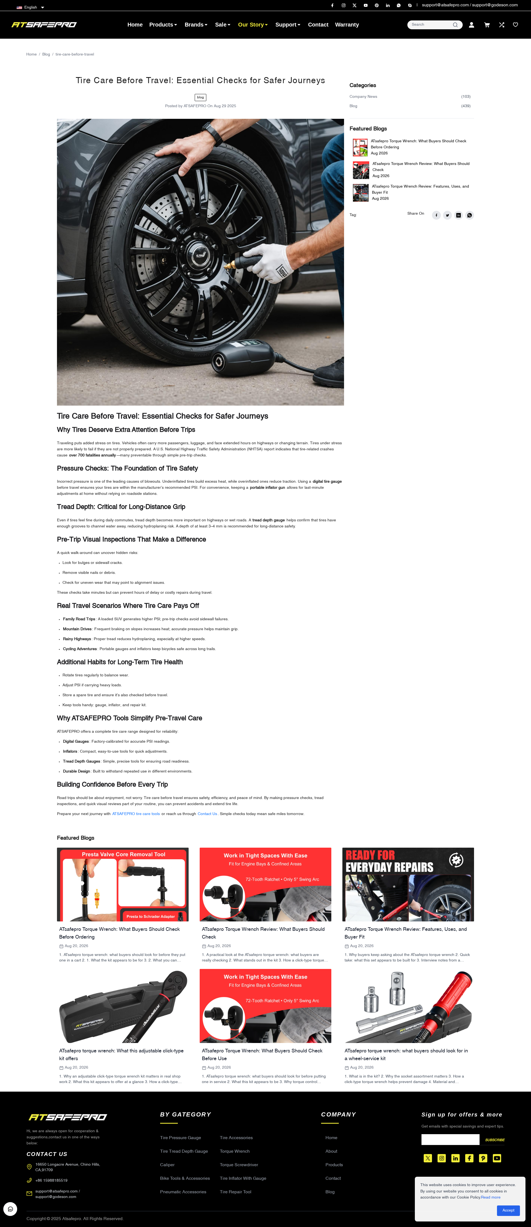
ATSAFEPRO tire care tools (136, 814)
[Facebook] (332, 5)
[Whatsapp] (398, 5)
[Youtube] (365, 5)
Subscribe (494, 1140)
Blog (46, 54)
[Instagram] (343, 5)
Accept (508, 1210)
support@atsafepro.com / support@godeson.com (470, 5)
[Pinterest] (376, 5)
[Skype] (409, 5)
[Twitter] (354, 5)
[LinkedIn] (387, 5)
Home (31, 54)
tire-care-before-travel (75, 54)
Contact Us (207, 814)
